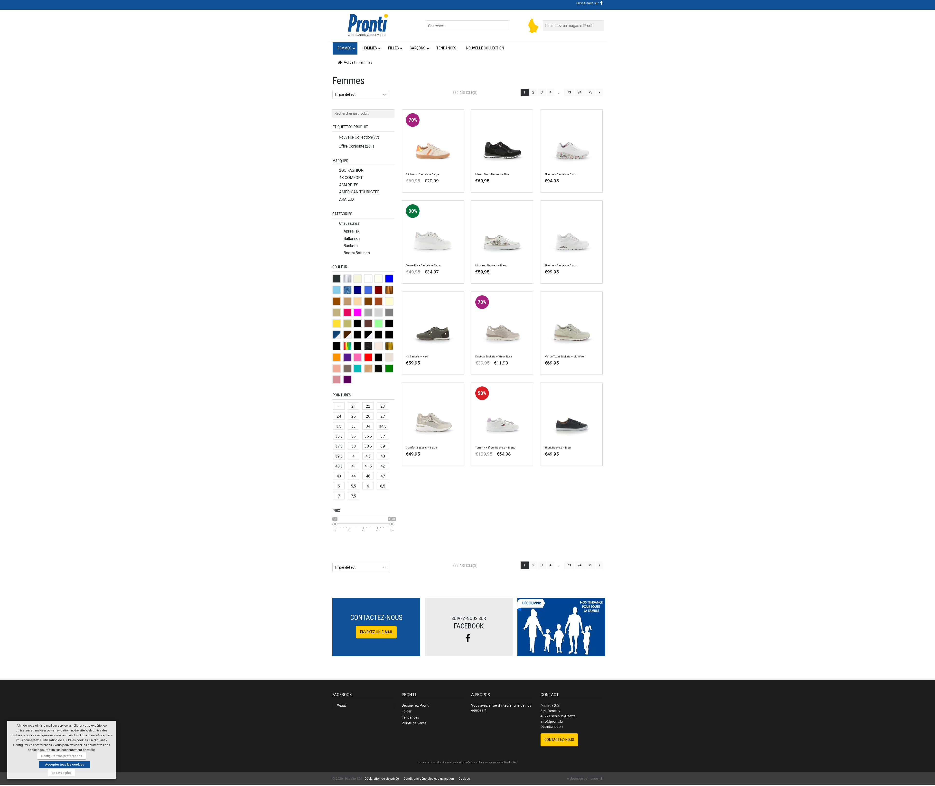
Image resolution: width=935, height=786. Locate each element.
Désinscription (552, 727)
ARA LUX (347, 199)
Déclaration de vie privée (382, 778)
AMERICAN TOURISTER (359, 192)
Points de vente (414, 723)
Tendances (410, 717)
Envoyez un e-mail (376, 632)
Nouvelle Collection (359, 137)
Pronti (341, 706)
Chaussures (349, 223)
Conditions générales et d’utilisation (428, 778)
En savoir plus (61, 773)
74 (579, 92)
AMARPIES (348, 185)
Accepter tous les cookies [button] (64, 764)
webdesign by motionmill (585, 778)
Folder (406, 711)
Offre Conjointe (356, 146)
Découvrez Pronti (415, 705)
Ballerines (352, 238)
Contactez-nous (559, 739)
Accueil (349, 62)
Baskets (351, 245)
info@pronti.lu (552, 722)
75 (590, 92)
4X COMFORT (351, 177)
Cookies (464, 778)
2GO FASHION (351, 170)
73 (569, 92)
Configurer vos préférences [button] (61, 756)
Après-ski (352, 231)
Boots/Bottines (357, 253)
